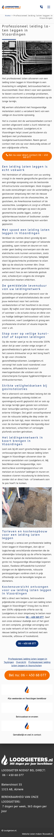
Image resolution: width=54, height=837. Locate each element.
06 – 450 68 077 (13, 775)
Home (8, 16)
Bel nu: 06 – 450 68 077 (27, 675)
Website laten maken (32, 834)
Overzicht (21, 662)
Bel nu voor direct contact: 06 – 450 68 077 (28, 156)
